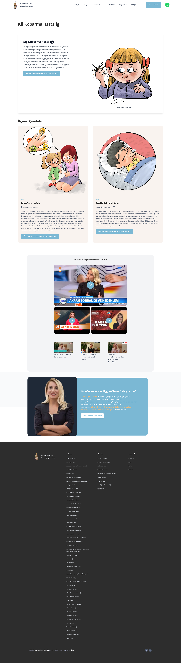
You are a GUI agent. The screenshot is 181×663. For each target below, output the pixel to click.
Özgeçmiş (123, 4)
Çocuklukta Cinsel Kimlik (72, 545)
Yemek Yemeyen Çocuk (72, 634)
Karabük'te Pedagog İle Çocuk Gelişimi (76, 574)
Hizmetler (98, 5)
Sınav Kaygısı (70, 600)
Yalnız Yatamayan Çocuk (72, 627)
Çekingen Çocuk (70, 485)
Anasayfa (76, 4)
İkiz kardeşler (70, 563)
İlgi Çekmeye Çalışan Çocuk (73, 566)
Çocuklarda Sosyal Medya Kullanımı (76, 538)
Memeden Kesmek (71, 589)
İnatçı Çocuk (69, 570)
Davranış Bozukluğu (102, 470)
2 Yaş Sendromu (70, 458)
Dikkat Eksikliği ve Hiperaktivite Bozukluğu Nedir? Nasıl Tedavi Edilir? (77, 550)
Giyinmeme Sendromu (72, 555)
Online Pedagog (101, 477)
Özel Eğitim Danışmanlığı (104, 485)
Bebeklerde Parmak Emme (107, 203)
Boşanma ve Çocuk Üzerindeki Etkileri (76, 481)
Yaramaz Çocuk (70, 631)
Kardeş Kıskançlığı (71, 578)
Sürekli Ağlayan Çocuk (72, 608)
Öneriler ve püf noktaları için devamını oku (41, 73)
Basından (111, 4)
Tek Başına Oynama (71, 612)
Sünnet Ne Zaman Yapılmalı (73, 604)
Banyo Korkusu (70, 474)
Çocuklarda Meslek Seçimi (73, 530)
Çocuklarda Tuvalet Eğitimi (73, 619)
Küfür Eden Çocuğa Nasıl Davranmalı (76, 581)
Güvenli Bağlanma (71, 559)
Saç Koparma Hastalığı (72, 597)
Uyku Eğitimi (100, 489)
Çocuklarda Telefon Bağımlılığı (74, 541)
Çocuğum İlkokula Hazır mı (73, 500)
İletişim (134, 4)
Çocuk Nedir (69, 638)
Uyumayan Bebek (71, 623)
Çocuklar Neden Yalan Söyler (74, 504)
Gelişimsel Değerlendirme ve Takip (106, 474)
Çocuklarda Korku (71, 523)
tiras (72, 650)
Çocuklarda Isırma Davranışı (73, 519)
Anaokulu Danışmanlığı (103, 462)
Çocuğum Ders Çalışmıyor (73, 496)
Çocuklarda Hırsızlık (71, 515)
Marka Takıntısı (70, 585)
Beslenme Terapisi (102, 466)
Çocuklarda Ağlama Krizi (73, 507)
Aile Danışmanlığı (102, 458)
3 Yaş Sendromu (70, 462)
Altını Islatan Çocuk (71, 470)
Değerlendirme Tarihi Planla (92, 415)
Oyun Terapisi (101, 481)
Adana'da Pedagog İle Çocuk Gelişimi (76, 466)
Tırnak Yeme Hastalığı (31, 203)
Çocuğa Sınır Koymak (72, 489)
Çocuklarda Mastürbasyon (73, 526)
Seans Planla (153, 4)
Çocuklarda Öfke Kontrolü (73, 534)
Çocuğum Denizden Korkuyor (74, 492)
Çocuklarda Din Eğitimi (72, 511)
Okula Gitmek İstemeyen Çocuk (74, 593)
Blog (86, 5)
